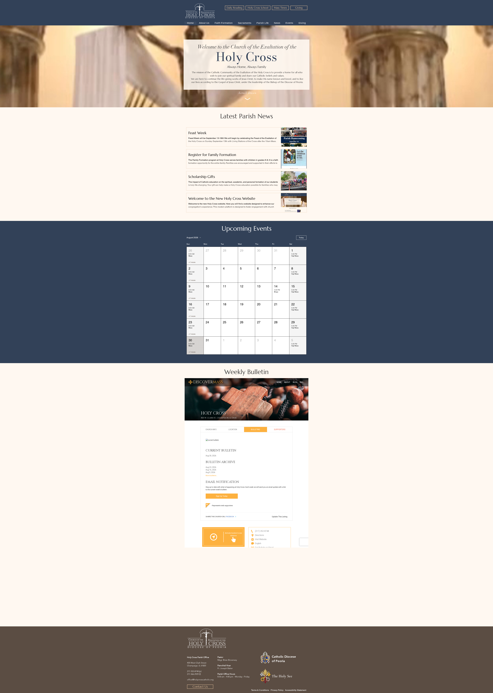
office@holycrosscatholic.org (200, 679)
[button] (195, 256)
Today (301, 238)
